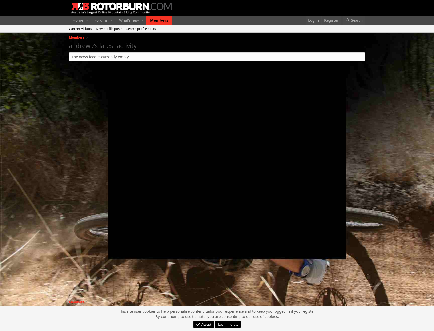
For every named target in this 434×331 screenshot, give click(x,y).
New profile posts (109, 28)
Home (78, 20)
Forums (101, 20)
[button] (87, 20)
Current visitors (80, 28)
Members (159, 20)
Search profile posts (141, 28)
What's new (129, 20)
